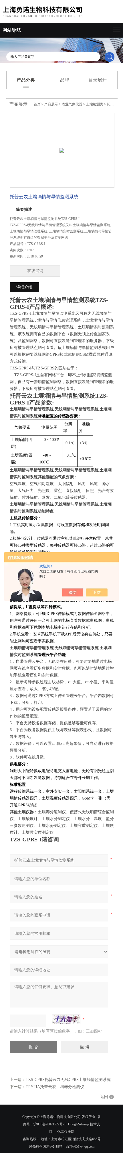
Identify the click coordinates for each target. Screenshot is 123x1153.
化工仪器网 (65, 1132)
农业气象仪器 (72, 104)
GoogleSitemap (78, 1124)
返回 (104, 1097)
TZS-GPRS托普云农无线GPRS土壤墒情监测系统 (68, 1080)
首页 (37, 104)
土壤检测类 (94, 104)
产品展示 (51, 104)
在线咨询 (35, 271)
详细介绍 (24, 287)
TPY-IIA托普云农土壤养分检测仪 (55, 1087)
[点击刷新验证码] (66, 1019)
